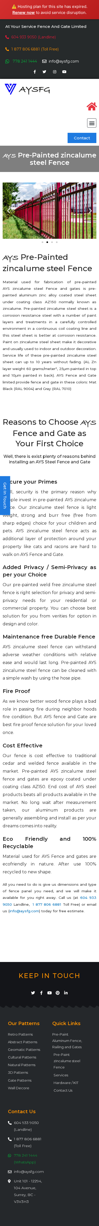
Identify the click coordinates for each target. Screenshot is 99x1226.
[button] (91, 123)
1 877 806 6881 (46, 904)
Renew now (23, 12)
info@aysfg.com (24, 911)
